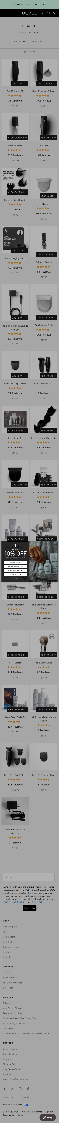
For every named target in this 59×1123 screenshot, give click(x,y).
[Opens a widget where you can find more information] (47, 1117)
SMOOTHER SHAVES (15, 562)
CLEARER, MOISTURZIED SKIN (15, 570)
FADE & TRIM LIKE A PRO (15, 574)
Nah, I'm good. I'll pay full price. (15, 578)
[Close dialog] (55, 542)
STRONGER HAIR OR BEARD (15, 566)
